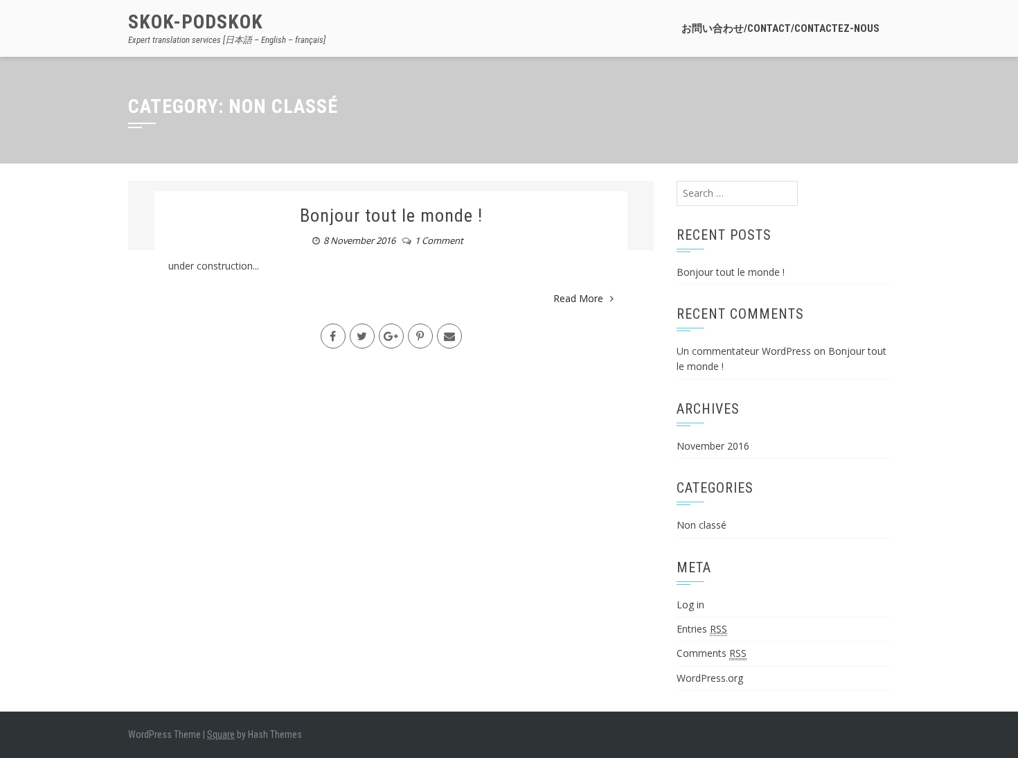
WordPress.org (710, 678)
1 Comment (439, 240)
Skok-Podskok (195, 21)
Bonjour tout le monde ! (391, 215)
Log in (690, 604)
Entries (702, 628)
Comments (712, 653)
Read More (578, 298)
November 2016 (713, 445)
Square (221, 734)
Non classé (701, 524)
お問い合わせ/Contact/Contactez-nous (780, 28)
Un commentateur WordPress (744, 351)
